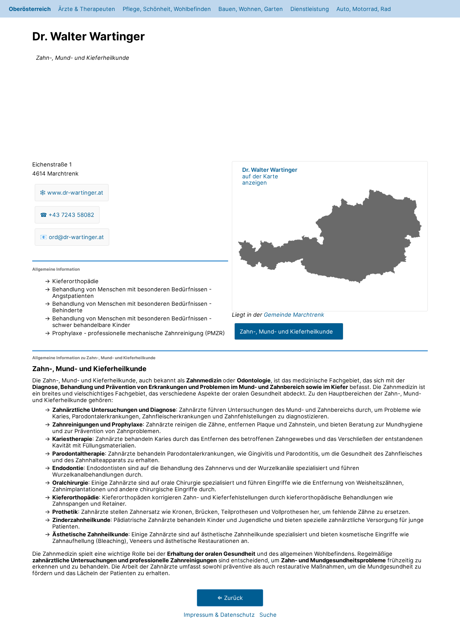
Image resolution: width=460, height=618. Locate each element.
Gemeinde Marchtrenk (294, 314)
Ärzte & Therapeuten (86, 8)
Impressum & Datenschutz (219, 614)
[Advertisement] (230, 112)
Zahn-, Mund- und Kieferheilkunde (286, 331)
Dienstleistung (309, 8)
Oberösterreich (30, 8)
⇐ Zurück (230, 597)
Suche (268, 614)
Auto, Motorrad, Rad (363, 8)
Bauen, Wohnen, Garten (250, 8)
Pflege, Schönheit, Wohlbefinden (167, 8)
